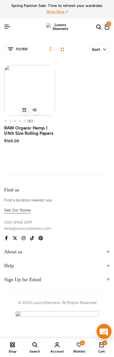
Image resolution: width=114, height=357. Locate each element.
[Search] (99, 27)
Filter (22, 49)
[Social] (6, 238)
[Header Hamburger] (7, 27)
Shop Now (56, 11)
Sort (96, 49)
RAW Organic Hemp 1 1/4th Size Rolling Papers (28, 130)
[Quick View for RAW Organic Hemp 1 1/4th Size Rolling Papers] (34, 110)
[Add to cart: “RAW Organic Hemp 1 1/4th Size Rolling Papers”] (24, 110)
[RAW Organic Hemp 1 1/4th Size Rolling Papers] (29, 90)
